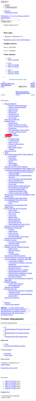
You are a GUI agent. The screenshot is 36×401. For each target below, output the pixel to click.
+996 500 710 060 (13, 73)
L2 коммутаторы (13, 139)
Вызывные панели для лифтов (18, 270)
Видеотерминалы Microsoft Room (19, 186)
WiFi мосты (12, 214)
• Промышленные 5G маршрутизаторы (15, 310)
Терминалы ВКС (13, 173)
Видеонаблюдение (14, 285)
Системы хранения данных (17, 132)
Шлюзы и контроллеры (16, 144)
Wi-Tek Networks (10, 208)
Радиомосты (12, 112)
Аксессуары (12, 118)
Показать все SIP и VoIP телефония (16, 166)
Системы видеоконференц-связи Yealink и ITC (20, 168)
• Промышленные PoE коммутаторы (15, 312)
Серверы (11, 149)
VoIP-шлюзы (12, 163)
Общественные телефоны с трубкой (20, 273)
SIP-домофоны (13, 165)
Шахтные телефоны (15, 276)
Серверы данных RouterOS (17, 107)
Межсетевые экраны (15, 147)
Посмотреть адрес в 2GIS (12, 40)
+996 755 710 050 (13, 66)
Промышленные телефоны (17, 275)
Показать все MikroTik (12, 119)
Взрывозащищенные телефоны (18, 266)
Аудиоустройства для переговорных (20, 179)
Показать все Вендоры (12, 297)
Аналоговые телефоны (15, 261)
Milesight (7, 282)
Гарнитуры (12, 158)
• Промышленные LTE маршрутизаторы (14, 308)
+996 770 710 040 (13, 65)
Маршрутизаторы (14, 250)
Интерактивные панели (16, 182)
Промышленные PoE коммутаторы (16, 336)
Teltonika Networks (11, 247)
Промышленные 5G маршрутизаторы (17, 333)
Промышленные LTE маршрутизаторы (17, 329)
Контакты (8, 353)
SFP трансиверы (13, 116)
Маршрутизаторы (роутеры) (17, 105)
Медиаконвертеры (14, 221)
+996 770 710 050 (13, 60)
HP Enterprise (9, 228)
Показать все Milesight (12, 287)
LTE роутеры (12, 210)
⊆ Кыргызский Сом (10, 7)
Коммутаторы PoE (14, 219)
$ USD (7, 5)
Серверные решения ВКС (16, 189)
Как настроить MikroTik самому (15, 346)
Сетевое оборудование (15, 283)
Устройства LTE (13, 114)
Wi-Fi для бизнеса (14, 212)
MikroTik (7, 104)
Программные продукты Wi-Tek (18, 224)
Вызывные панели (14, 268)
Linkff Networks (13, 201)
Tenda (6, 152)
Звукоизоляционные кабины (17, 271)
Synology (7, 240)
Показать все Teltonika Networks (15, 256)
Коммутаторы (12, 111)
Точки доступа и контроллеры (18, 126)
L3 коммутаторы (13, 140)
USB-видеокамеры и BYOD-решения (20, 172)
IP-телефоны (12, 156)
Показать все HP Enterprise (13, 238)
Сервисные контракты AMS (17, 191)
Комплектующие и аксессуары (18, 236)
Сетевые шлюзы (13, 254)
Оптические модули (15, 222)
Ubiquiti (7, 121)
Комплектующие (13, 243)
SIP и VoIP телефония (12, 154)
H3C (6, 137)
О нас (6, 344)
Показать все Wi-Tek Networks (14, 226)
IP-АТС (10, 161)
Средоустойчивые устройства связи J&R (18, 257)
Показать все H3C (10, 151)
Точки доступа (13, 109)
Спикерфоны (12, 159)
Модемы (11, 252)
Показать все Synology (12, 245)
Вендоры (8, 289)
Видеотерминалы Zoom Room (18, 187)
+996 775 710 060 (13, 71)
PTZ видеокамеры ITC (15, 180)
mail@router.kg (25, 40)
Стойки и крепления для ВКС (18, 193)
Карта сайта (8, 355)
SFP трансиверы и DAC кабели (18, 130)
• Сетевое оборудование (15, 308)
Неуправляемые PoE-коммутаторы (16, 198)
